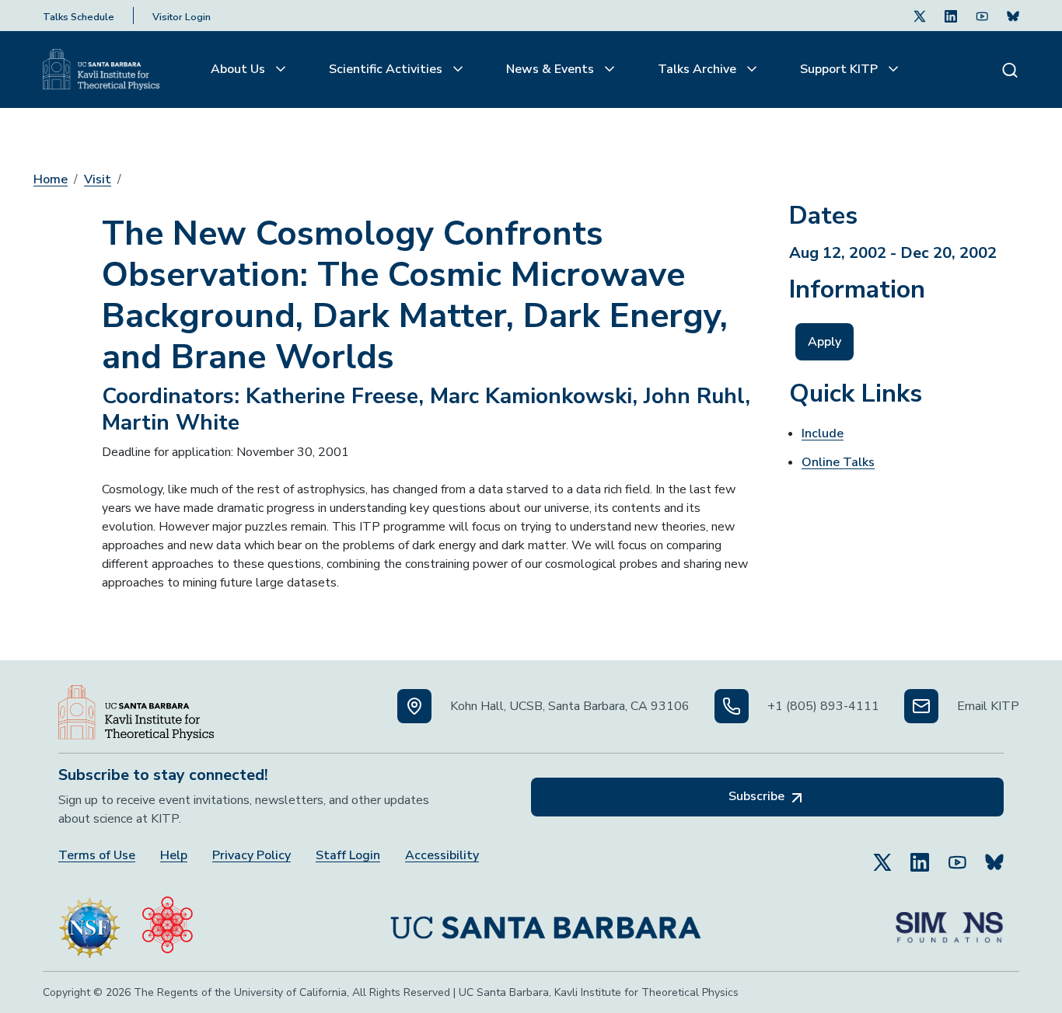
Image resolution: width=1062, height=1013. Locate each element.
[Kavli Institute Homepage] (101, 70)
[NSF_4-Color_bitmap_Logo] (89, 921)
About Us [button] (239, 69)
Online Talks (838, 462)
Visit (97, 179)
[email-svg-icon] (921, 706)
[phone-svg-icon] (731, 706)
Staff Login (348, 855)
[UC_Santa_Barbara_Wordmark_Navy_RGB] (545, 921)
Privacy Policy (251, 855)
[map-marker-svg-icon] (414, 706)
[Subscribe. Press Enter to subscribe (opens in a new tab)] (1013, 15)
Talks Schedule (78, 17)
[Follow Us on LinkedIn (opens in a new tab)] (951, 15)
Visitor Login (181, 17)
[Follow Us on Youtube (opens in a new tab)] (982, 15)
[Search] (1010, 69)
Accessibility (442, 855)
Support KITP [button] (840, 69)
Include (823, 433)
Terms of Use (96, 855)
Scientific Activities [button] (387, 69)
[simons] (949, 921)
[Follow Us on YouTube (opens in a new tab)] (957, 855)
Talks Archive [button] (698, 69)
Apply (824, 341)
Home (50, 179)
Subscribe (758, 796)
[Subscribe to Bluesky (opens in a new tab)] (994, 855)
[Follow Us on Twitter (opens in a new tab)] (920, 15)
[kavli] (167, 921)
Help (173, 855)
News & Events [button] (551, 69)
